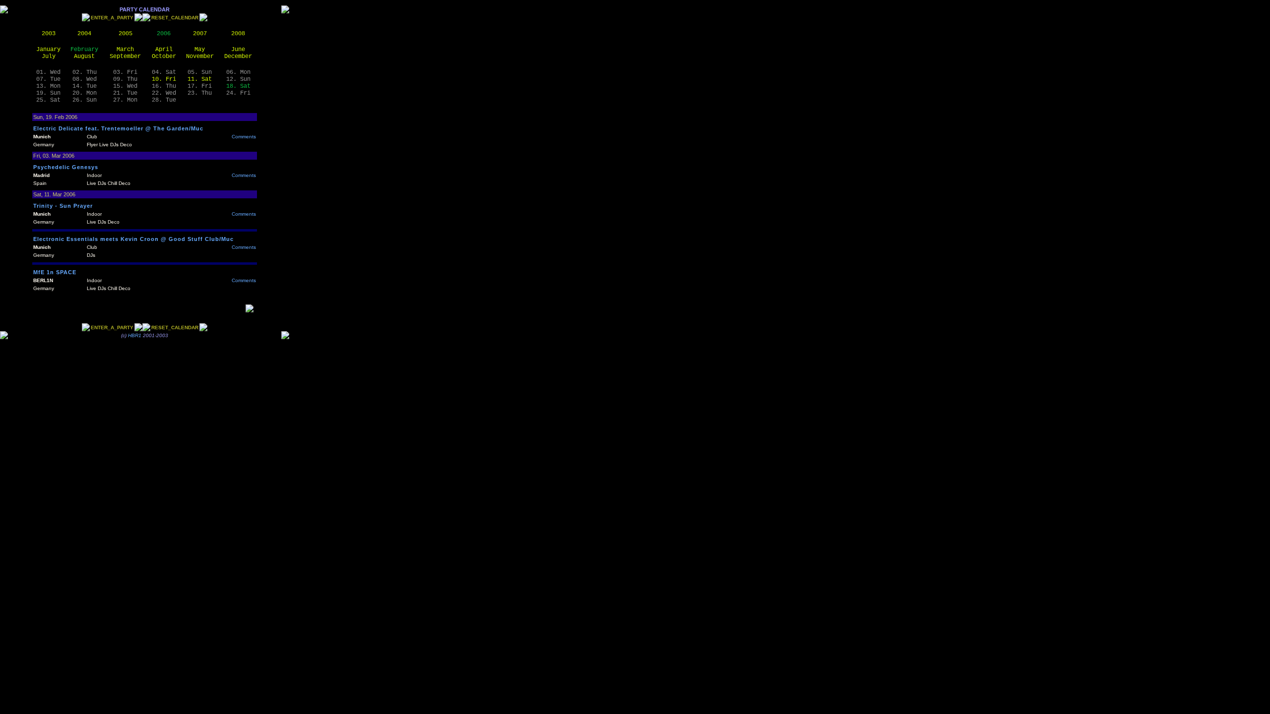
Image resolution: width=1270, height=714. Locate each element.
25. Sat (48, 100)
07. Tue (48, 79)
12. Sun (238, 79)
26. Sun (84, 100)
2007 (200, 33)
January (48, 49)
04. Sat (164, 72)
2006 (164, 33)
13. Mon (48, 86)
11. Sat (200, 79)
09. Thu (125, 79)
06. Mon (238, 72)
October (164, 56)
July (49, 56)
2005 (125, 33)
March (125, 49)
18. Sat (238, 86)
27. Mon (125, 100)
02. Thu (84, 72)
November (200, 56)
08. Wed (84, 79)
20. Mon (84, 93)
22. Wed (164, 93)
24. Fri (238, 93)
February (84, 49)
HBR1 (134, 335)
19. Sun (48, 93)
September (125, 56)
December (238, 56)
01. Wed (48, 72)
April (164, 49)
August (84, 56)
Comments (244, 136)
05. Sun (200, 72)
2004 (84, 33)
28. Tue (164, 100)
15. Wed (125, 86)
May (199, 49)
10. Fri (164, 79)
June (238, 49)
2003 (49, 33)
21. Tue (125, 93)
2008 (238, 33)
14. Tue (84, 86)
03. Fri (125, 72)
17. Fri (200, 86)
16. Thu (164, 86)
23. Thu (200, 93)
